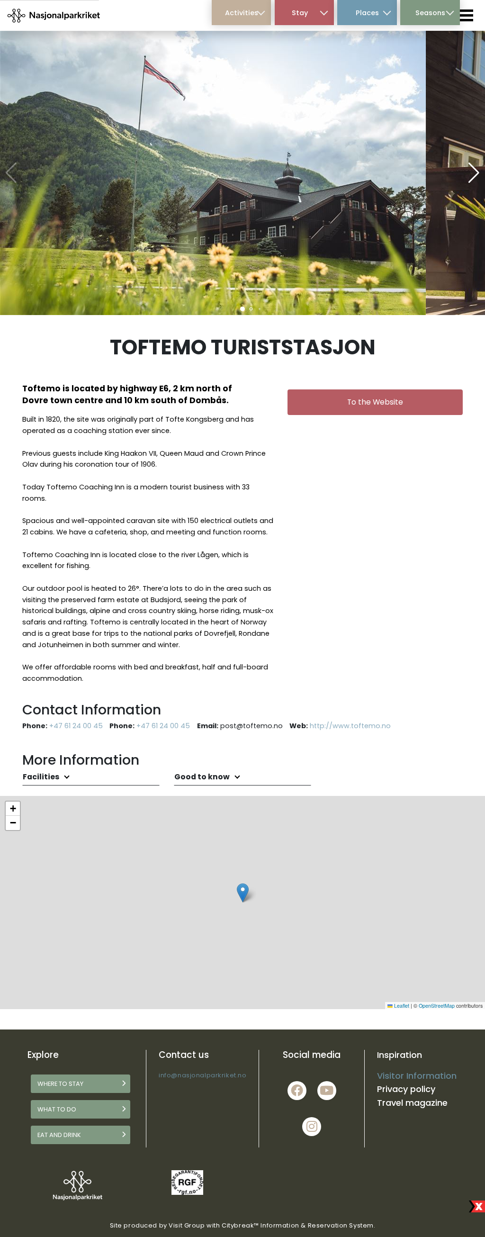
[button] (242, 309)
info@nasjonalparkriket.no (202, 1075)
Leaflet (401, 1005)
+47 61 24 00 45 (76, 726)
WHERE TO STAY (60, 1083)
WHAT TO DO (56, 1109)
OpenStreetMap (437, 1005)
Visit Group (187, 1225)
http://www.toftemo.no (350, 726)
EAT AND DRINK (59, 1134)
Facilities (42, 776)
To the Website (375, 402)
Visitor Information (417, 1076)
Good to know (202, 776)
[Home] (54, 15)
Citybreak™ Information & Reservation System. (298, 1225)
